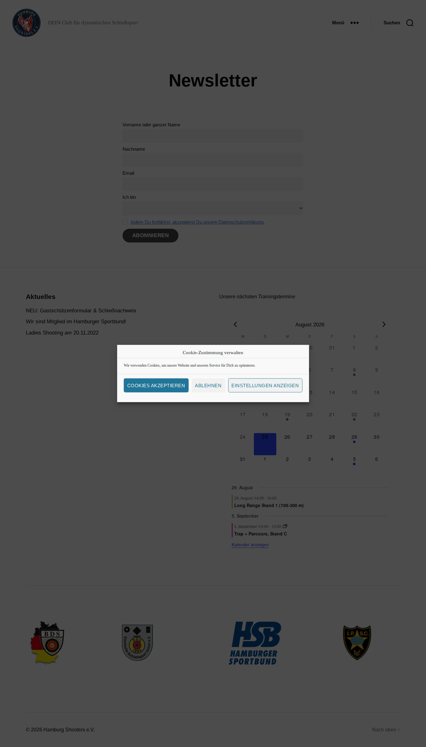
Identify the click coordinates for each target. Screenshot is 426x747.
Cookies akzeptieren (156, 385)
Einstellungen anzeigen (265, 385)
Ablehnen (208, 385)
